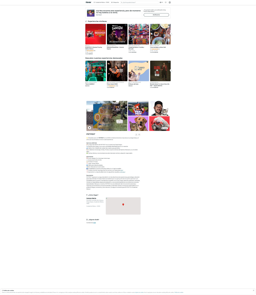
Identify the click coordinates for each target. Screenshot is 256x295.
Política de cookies (179, 292)
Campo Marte (91, 198)
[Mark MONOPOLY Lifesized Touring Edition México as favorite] (104, 25)
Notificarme (156, 14)
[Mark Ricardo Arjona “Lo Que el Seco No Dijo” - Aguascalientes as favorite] (169, 62)
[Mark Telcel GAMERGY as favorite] (104, 62)
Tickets (156, 138)
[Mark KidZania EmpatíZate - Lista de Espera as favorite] (126, 25)
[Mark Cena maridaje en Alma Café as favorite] (169, 25)
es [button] (162, 2)
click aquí (122, 172)
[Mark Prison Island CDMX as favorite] (126, 62)
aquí (122, 170)
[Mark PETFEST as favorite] (139, 134)
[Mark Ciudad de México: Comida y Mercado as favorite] (147, 25)
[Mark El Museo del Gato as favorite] (147, 62)
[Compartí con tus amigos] (136, 134)
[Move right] (171, 33)
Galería (165, 128)
